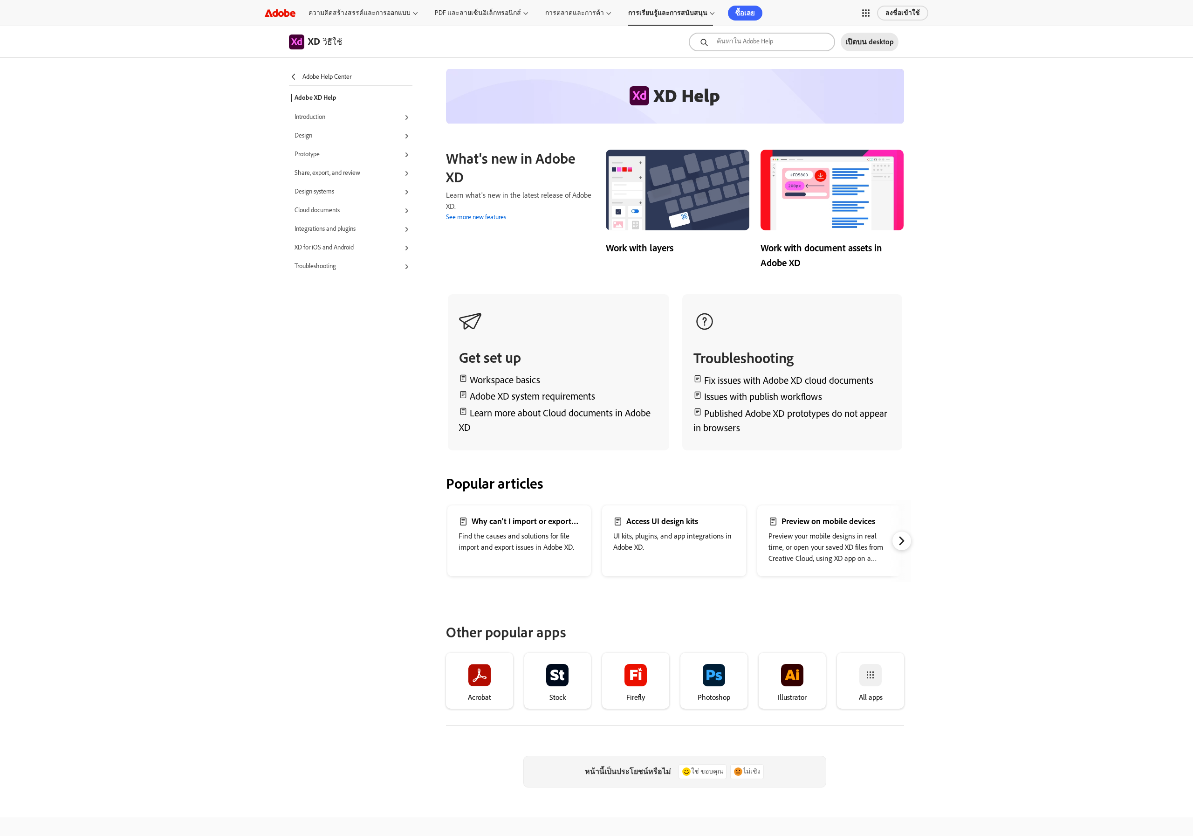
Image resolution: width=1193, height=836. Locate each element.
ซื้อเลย (745, 13)
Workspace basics (505, 380)
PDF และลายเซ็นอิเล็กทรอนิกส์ (478, 13)
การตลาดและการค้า (574, 13)
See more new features (476, 217)
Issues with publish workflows (763, 396)
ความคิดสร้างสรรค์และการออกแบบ (360, 13)
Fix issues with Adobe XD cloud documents (788, 380)
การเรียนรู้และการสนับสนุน (667, 13)
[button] (865, 13)
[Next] (901, 541)
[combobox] (762, 42)
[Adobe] (280, 13)
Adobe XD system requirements (532, 396)
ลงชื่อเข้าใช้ (902, 13)
